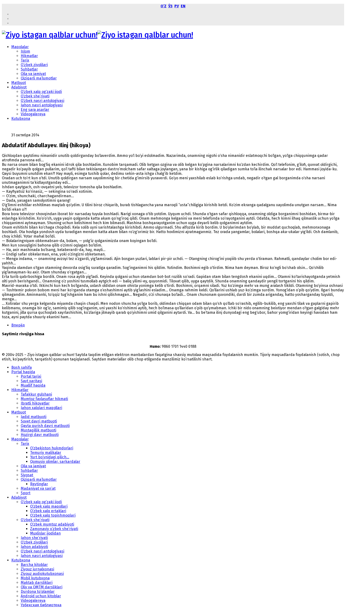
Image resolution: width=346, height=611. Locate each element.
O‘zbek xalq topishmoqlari (53, 515)
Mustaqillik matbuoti (38, 430)
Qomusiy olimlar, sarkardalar (55, 461)
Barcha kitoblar (34, 564)
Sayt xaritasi (31, 381)
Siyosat (27, 475)
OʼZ (163, 6)
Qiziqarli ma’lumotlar (39, 78)
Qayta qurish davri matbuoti (45, 425)
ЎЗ (170, 6)
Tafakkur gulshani (36, 394)
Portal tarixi (31, 376)
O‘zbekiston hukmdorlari (51, 448)
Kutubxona (20, 118)
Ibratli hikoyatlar (35, 403)
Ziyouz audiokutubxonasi (42, 573)
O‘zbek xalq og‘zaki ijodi (41, 91)
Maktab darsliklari (36, 582)
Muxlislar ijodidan (45, 533)
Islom (25, 51)
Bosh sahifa (21, 367)
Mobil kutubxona (35, 578)
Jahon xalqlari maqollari (41, 408)
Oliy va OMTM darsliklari (41, 587)
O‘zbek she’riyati (35, 96)
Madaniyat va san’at (38, 488)
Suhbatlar (29, 69)
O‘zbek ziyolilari (34, 65)
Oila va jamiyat (33, 73)
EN (183, 6)
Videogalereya (33, 114)
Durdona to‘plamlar (38, 591)
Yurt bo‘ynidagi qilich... (49, 457)
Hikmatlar (29, 56)
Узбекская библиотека (41, 605)
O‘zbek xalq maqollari (49, 506)
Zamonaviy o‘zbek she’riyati (54, 529)
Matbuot (18, 82)
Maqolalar (20, 47)
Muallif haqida (33, 385)
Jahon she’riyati (34, 538)
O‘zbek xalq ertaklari (48, 511)
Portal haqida (23, 372)
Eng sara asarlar (35, 109)
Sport (25, 493)
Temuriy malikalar (45, 452)
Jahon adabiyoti (34, 546)
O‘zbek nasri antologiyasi (42, 100)
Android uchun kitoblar (41, 596)
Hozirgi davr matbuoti (40, 434)
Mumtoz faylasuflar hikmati (44, 399)
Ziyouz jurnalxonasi (37, 569)
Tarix (25, 60)
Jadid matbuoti (33, 416)
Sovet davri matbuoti (39, 421)
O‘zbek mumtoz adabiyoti (52, 524)
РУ (176, 6)
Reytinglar (39, 484)
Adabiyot (19, 87)
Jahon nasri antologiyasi (42, 105)
